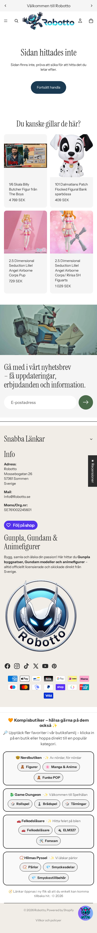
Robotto (40, 910)
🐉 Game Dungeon (25, 794)
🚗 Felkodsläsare (31, 821)
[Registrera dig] (86, 402)
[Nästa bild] (91, 5)
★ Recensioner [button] (93, 471)
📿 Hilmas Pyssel (33, 858)
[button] (85, 913)
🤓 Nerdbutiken (29, 757)
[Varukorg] (91, 20)
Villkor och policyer (48, 920)
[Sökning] (16, 20)
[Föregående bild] (5, 5)
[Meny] (5, 21)
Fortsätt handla (48, 87)
